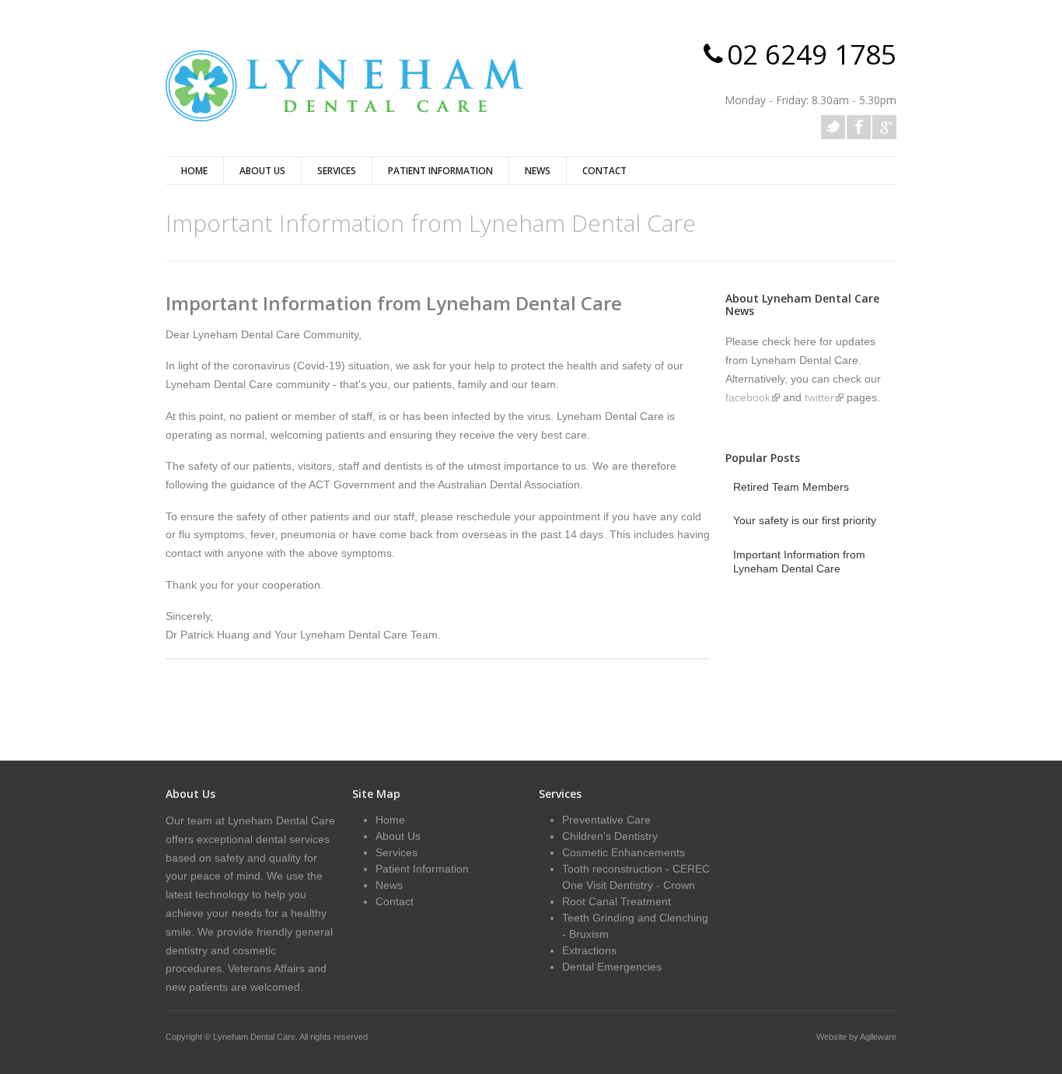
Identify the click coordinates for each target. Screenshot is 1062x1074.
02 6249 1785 (811, 54)
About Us (262, 170)
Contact (604, 170)
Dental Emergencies (612, 966)
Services (336, 170)
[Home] (344, 86)
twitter (824, 397)
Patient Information (440, 170)
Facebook (859, 127)
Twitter (833, 127)
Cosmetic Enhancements (623, 852)
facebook (752, 397)
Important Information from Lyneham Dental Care (394, 303)
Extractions (589, 950)
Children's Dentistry (610, 836)
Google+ (884, 127)
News (537, 170)
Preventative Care (606, 819)
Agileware (878, 1036)
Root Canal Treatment (616, 901)
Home (194, 170)
